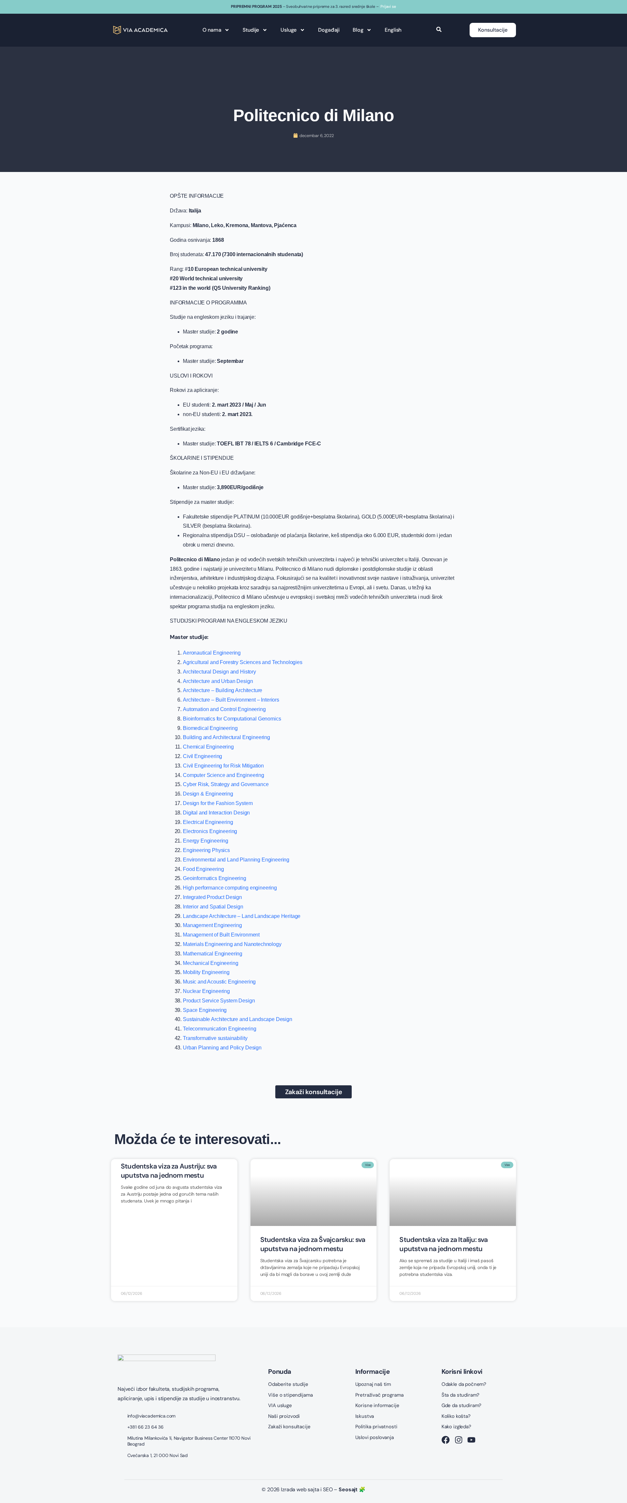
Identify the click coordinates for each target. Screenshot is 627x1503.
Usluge (289, 29)
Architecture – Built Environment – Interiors (231, 700)
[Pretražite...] (438, 30)
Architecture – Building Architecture (222, 690)
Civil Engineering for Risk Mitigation (223, 765)
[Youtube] (471, 1440)
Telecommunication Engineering (219, 1028)
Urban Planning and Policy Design (222, 1047)
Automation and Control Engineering (224, 709)
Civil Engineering (202, 756)
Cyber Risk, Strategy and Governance (225, 784)
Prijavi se (388, 6)
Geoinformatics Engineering (214, 878)
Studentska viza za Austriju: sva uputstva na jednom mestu (169, 1171)
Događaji (329, 29)
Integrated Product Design (212, 897)
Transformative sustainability (215, 1038)
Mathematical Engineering (212, 953)
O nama (211, 29)
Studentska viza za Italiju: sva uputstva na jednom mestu (443, 1244)
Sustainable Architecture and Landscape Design (237, 1019)
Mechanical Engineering (210, 963)
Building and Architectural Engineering (226, 737)
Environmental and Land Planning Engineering (236, 859)
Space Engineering (205, 1010)
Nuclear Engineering (206, 991)
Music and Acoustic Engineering (219, 981)
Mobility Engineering (206, 972)
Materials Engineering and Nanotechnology (232, 944)
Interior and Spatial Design (213, 906)
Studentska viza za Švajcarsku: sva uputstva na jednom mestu (312, 1244)
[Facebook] (446, 1440)
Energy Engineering (205, 841)
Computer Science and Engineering (223, 775)
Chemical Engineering (208, 747)
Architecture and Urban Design (218, 681)
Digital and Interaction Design (216, 812)
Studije (251, 29)
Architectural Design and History (219, 671)
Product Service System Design (219, 1000)
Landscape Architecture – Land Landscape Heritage (241, 916)
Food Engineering (203, 869)
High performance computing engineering (230, 888)
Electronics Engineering (210, 831)
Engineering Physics (206, 850)
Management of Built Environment (221, 934)
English (393, 29)
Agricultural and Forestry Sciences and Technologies (242, 662)
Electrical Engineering (208, 822)
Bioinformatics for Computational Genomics (232, 718)
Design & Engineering (208, 794)
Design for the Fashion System (217, 803)
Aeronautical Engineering (212, 653)
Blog (358, 29)
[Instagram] (459, 1440)
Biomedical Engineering (210, 728)
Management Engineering (212, 925)
